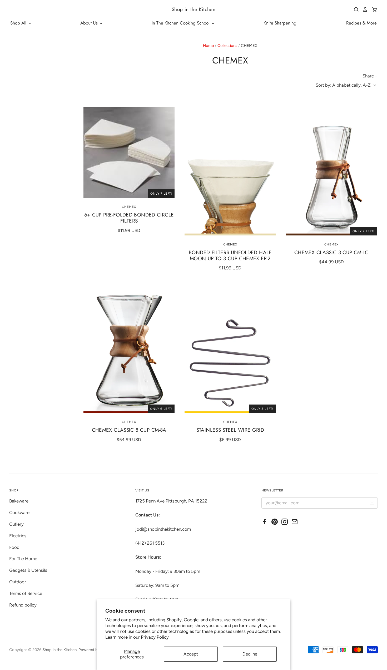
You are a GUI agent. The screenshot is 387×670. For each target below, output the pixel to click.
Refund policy (23, 605)
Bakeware (18, 501)
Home (208, 45)
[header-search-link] (354, 9)
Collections (227, 45)
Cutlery (16, 524)
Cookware (19, 512)
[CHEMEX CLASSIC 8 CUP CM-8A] (129, 348)
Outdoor (17, 581)
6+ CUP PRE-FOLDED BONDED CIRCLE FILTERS (129, 217)
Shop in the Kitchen (193, 9)
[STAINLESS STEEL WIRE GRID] (230, 348)
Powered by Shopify (96, 649)
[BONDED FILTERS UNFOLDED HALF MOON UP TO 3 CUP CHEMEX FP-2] (230, 171)
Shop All (19, 23)
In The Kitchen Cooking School (181, 23)
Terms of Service (25, 593)
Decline (249, 654)
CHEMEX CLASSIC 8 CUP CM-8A (129, 429)
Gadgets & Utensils (28, 570)
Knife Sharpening (280, 23)
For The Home (23, 558)
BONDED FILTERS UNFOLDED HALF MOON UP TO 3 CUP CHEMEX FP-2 (230, 255)
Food (14, 547)
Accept (190, 654)
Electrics (17, 535)
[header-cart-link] (372, 9)
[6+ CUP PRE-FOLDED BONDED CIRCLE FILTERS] (129, 152)
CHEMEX (129, 207)
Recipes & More (361, 23)
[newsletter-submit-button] (372, 503)
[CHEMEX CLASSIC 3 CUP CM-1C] (331, 171)
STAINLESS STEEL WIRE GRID (230, 429)
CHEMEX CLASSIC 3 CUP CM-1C (331, 252)
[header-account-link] (363, 9)
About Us (89, 23)
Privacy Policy (155, 637)
